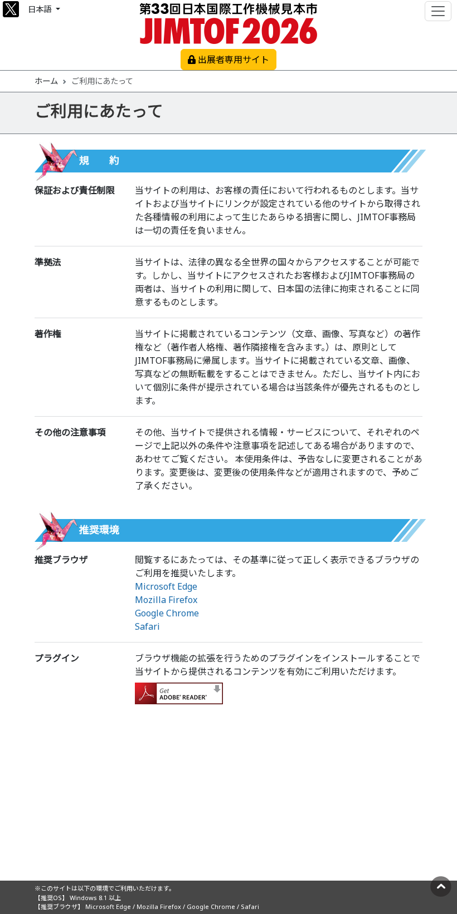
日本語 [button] (41, 9)
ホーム (46, 81)
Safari (147, 626)
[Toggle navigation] (438, 11)
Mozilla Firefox (166, 600)
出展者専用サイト (232, 59)
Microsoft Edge (166, 586)
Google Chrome (167, 613)
